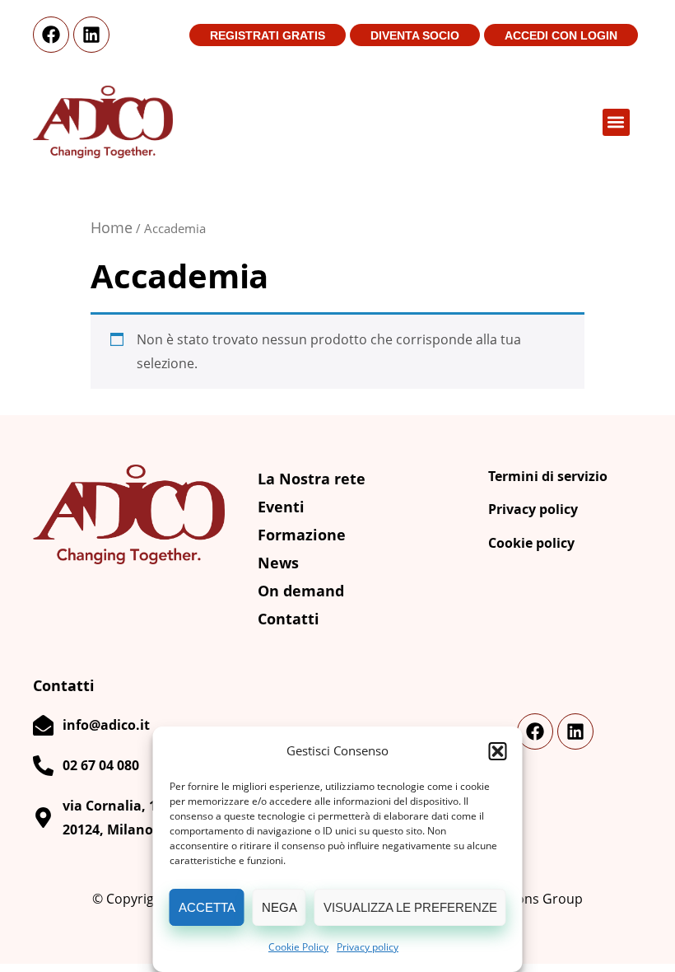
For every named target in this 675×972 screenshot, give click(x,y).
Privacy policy (367, 947)
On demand (301, 590)
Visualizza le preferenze (410, 907)
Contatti (288, 619)
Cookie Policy (298, 947)
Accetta (207, 907)
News (278, 562)
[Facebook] (51, 34)
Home (112, 227)
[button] (498, 751)
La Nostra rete (311, 478)
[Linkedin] (91, 34)
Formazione (302, 534)
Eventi (281, 506)
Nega (279, 907)
